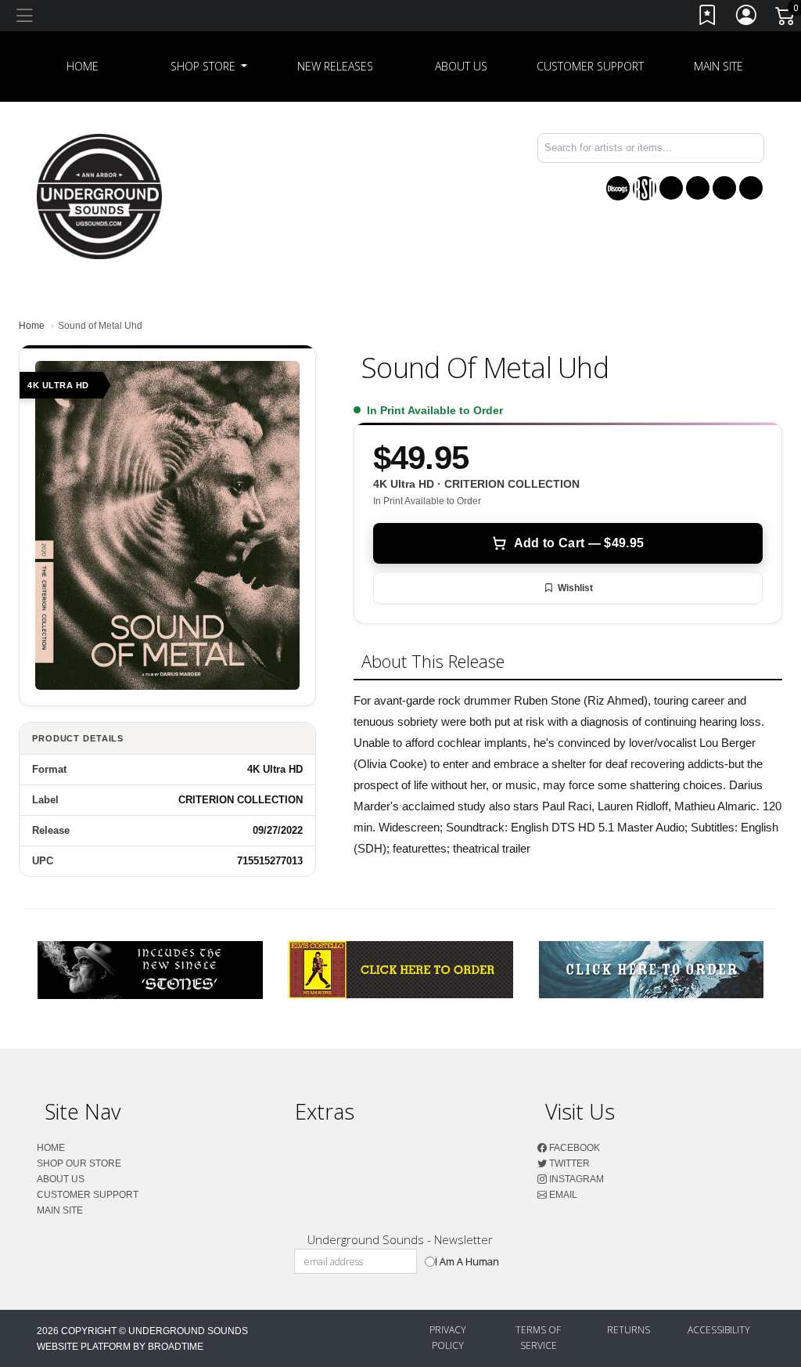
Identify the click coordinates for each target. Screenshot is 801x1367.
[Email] (751, 188)
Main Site (718, 66)
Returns (628, 1329)
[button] (209, 66)
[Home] (99, 195)
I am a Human (467, 1261)
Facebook (573, 1147)
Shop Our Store (79, 1163)
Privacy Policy (447, 1337)
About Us (461, 66)
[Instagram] (724, 188)
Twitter (568, 1163)
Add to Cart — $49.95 (579, 543)
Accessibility (719, 1329)
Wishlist (575, 588)
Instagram (575, 1179)
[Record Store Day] (644, 188)
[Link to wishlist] (708, 18)
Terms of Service (538, 1337)
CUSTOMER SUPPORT (590, 66)
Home (32, 325)
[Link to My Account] (747, 18)
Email (562, 1194)
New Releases (335, 66)
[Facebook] (671, 188)
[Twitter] (697, 188)
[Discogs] (618, 188)
